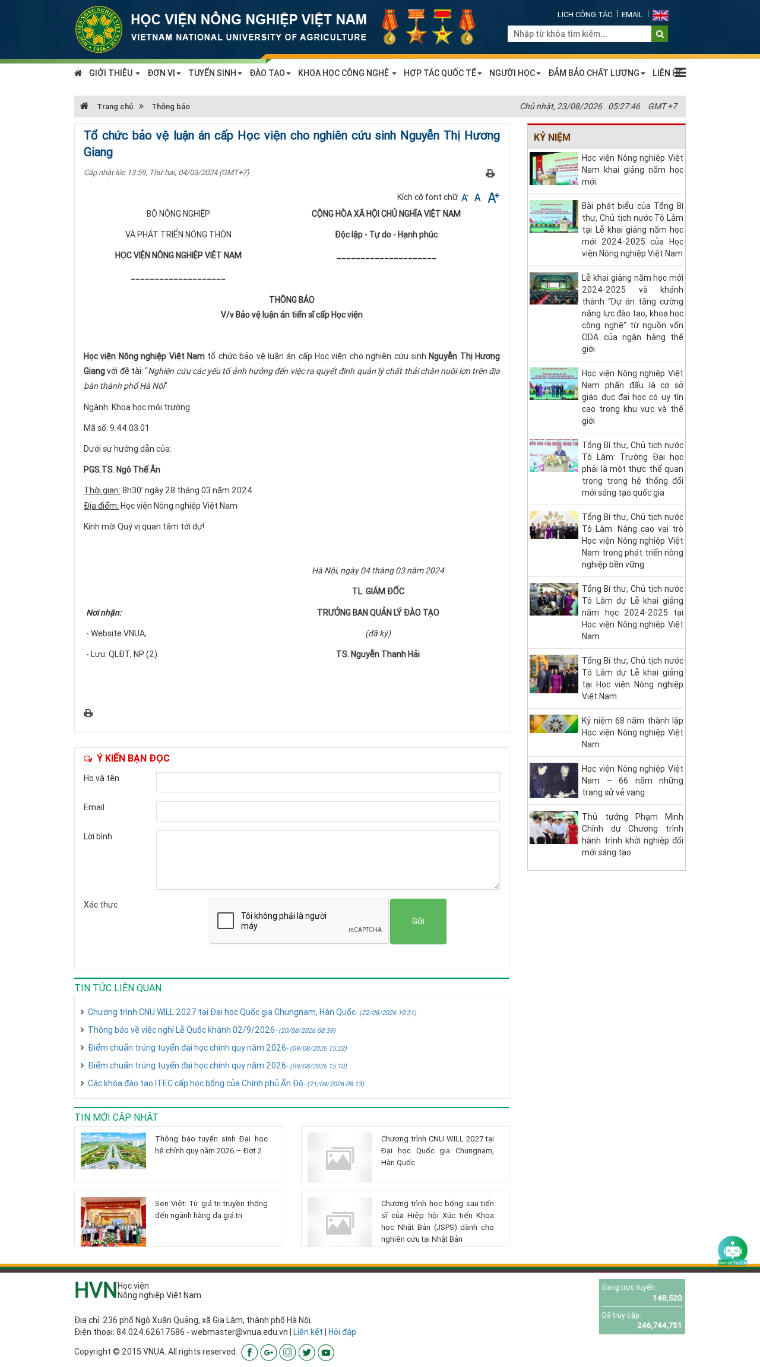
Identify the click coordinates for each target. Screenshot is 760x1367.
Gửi (418, 921)
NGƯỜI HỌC (512, 73)
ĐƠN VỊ (161, 73)
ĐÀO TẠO (267, 73)
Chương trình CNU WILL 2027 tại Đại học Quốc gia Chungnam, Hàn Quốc (252, 1012)
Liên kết (308, 1332)
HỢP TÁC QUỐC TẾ (440, 73)
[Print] (490, 172)
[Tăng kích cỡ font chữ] (492, 197)
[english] (661, 14)
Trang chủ (114, 107)
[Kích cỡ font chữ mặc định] (478, 197)
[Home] (282, 28)
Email (632, 14)
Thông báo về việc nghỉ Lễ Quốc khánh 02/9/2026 (211, 1030)
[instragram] (287, 1351)
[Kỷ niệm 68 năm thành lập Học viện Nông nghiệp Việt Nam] (554, 723)
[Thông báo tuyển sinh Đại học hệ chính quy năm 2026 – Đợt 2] (113, 1151)
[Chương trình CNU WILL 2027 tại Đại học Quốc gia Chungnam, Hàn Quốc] (340, 1158)
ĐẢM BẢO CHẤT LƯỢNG (593, 73)
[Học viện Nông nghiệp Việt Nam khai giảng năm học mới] (554, 168)
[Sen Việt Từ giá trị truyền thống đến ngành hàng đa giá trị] (113, 1221)
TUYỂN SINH (212, 73)
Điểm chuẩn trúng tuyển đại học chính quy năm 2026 (217, 1047)
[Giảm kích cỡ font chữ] (466, 197)
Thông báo (170, 107)
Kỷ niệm (552, 137)
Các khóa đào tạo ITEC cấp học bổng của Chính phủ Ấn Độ (226, 1083)
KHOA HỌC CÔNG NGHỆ (344, 73)
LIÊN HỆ (668, 73)
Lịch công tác (585, 14)
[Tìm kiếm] (660, 33)
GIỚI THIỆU (111, 73)
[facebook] (249, 1351)
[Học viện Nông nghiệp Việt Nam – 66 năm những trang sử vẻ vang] (554, 779)
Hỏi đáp (342, 1332)
